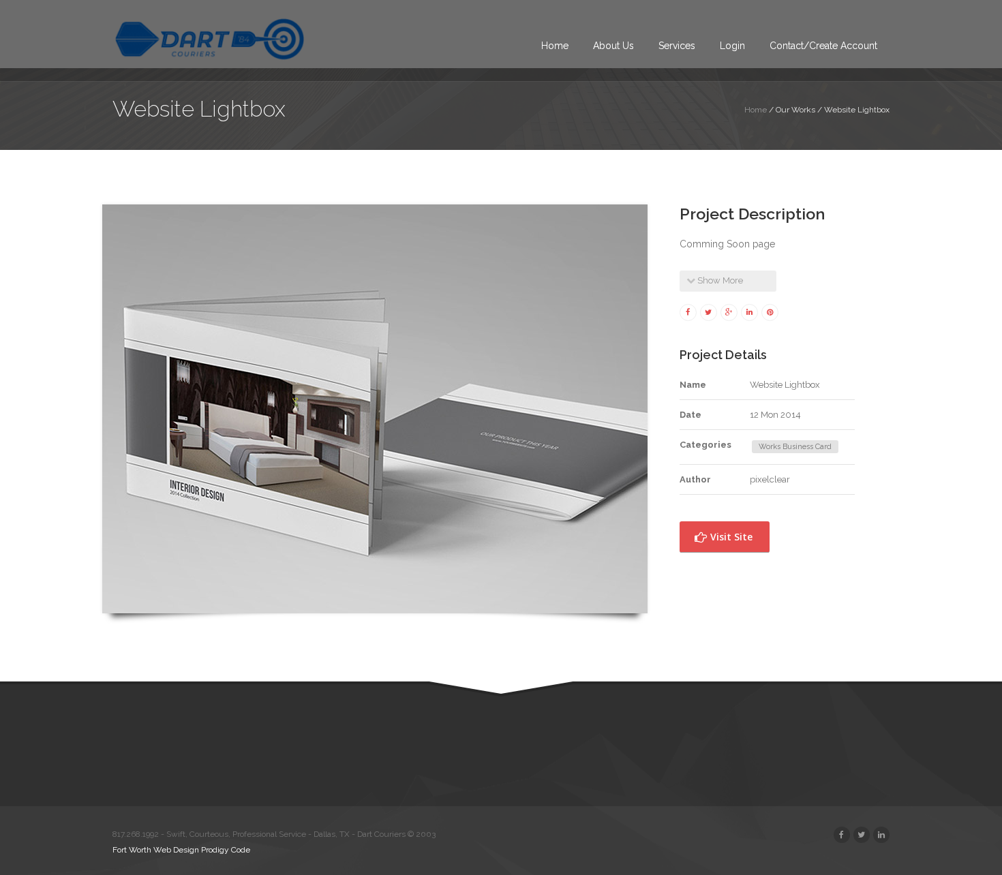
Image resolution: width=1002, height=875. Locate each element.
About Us (613, 45)
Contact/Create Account (823, 45)
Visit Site (730, 536)
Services (676, 45)
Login (732, 45)
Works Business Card (795, 446)
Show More (719, 280)
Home (554, 45)
